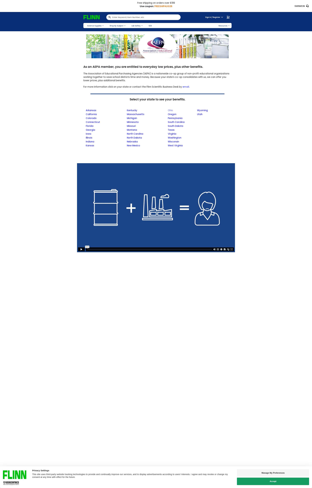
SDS (150, 26)
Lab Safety (136, 26)
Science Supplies (94, 26)
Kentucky (132, 110)
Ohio (170, 110)
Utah (199, 114)
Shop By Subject (116, 26)
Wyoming (202, 110)
